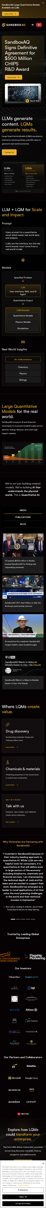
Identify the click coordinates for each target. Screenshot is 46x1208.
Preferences (23, 1190)
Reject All (23, 1197)
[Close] (43, 1163)
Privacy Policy (23, 1185)
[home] (13, 25)
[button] (32, 24)
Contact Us (9, 152)
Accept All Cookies (23, 1203)
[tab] (23, 510)
